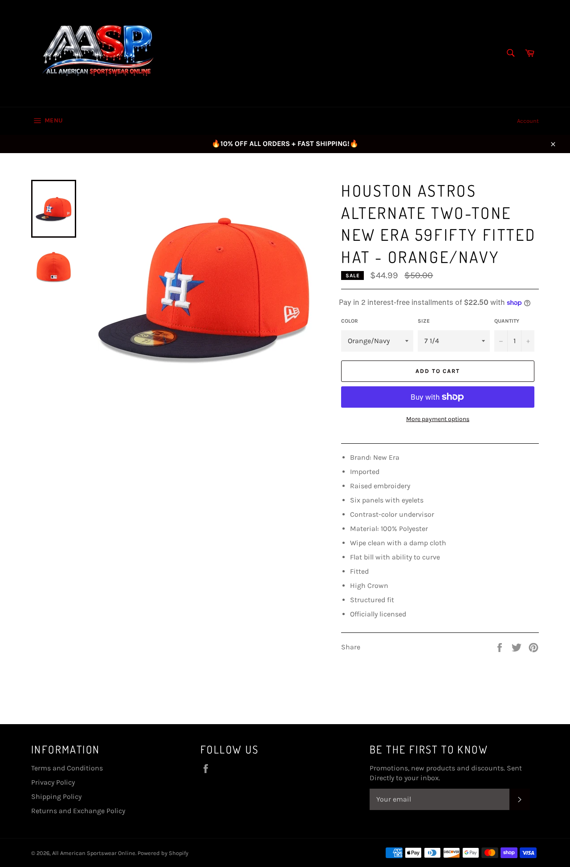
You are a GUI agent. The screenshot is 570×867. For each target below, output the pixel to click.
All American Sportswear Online (93, 853)
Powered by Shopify (163, 853)
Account (528, 120)
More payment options (437, 419)
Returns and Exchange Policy (78, 810)
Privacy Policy (53, 782)
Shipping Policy (56, 796)
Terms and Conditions (67, 768)
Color (349, 321)
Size (424, 321)
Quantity (506, 321)
